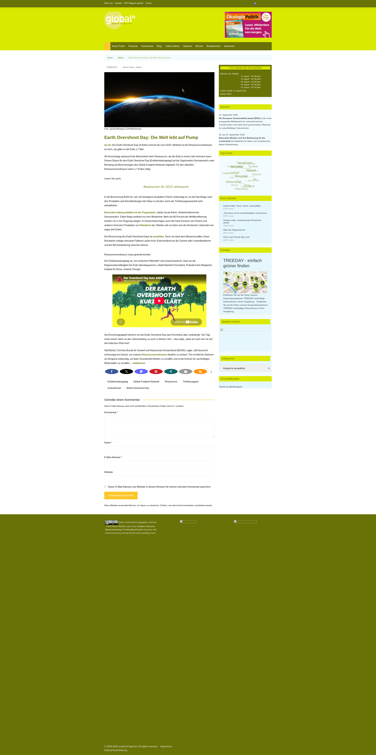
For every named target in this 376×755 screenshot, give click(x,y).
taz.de (107, 145)
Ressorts (133, 46)
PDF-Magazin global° (134, 3)
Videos (139, 67)
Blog (159, 46)
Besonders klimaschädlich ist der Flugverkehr (130, 212)
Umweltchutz (114, 388)
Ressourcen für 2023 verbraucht (166, 186)
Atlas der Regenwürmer (234, 230)
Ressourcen (171, 381)
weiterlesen (139, 363)
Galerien (187, 46)
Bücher (199, 46)
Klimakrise (145, 225)
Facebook (259, 3)
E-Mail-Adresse (113, 457)
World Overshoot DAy (137, 388)
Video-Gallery (172, 46)
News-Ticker (118, 46)
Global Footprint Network (146, 381)
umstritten (158, 236)
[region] (245, 337)
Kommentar (147, 46)
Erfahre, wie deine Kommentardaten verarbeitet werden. (186, 505)
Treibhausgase (190, 381)
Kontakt (118, 3)
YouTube (269, 3)
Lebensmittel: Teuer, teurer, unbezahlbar (242, 206)
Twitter (264, 3)
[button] (111, 371)
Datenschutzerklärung (115, 750)
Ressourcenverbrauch (154, 354)
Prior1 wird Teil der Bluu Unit (236, 237)
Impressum (166, 746)
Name (108, 442)
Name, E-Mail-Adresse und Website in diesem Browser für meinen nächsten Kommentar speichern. (159, 487)
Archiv (149, 3)
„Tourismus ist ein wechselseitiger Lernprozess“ (245, 213)
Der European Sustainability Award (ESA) (239, 118)
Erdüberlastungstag (118, 381)
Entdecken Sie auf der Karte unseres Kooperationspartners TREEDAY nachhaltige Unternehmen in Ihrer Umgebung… (244, 298)
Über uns (108, 3)
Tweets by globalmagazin (230, 386)
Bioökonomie (213, 46)
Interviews (229, 46)
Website (108, 472)
